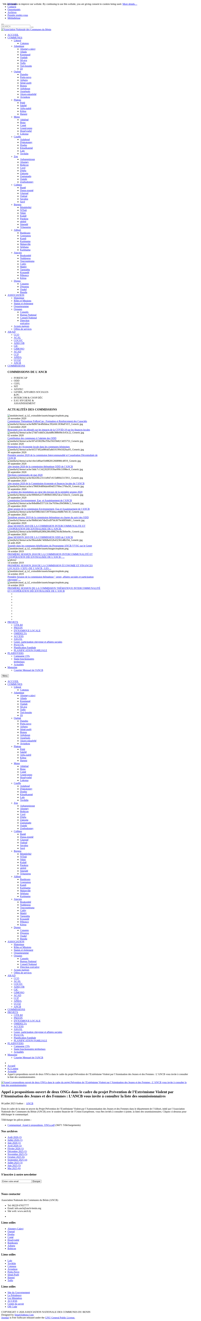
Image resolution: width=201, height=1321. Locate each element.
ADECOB (19, 986)
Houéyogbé (26, 777)
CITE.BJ (18, 1015)
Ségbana (24, 893)
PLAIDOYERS (16, 1043)
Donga (17, 927)
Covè (22, 814)
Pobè (22, 749)
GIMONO (19, 992)
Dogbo (23, 791)
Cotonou (24, 689)
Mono (17, 763)
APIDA (18, 1001)
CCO (16, 978)
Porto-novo (25, 723)
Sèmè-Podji (13, 1274)
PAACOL (19, 1035)
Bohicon (24, 811)
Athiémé (24, 766)
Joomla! (5, 1317)
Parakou (24, 865)
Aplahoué (25, 786)
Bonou (23, 732)
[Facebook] (4, 1186)
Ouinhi (23, 825)
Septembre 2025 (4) (17, 1160)
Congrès (24, 958)
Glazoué (24, 839)
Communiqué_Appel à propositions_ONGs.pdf (31, 1125)
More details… (129, 4)
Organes (18, 955)
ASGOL (18, 1029)
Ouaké (23, 936)
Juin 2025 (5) (14, 1165)
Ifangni (23, 760)
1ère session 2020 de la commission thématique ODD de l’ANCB (40, 466)
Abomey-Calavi (15, 1228)
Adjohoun (25, 735)
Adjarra (24, 726)
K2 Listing (13, 1068)
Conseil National (28, 964)
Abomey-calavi (27, 695)
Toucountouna (27, 907)
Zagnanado (25, 822)
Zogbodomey (26, 828)
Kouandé (24, 919)
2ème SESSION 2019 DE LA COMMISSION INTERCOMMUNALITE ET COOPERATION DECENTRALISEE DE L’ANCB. (46, 527)
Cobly (23, 910)
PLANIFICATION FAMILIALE (30, 1040)
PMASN (18, 1018)
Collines (18, 831)
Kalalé (23, 862)
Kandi (23, 885)
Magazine (12, 1054)
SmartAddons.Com (24, 1314)
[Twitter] (10, 1186)
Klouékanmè (26, 794)
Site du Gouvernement (19, 1292)
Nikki (23, 859)
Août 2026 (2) (15, 1137)
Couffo (17, 783)
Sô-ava (23, 706)
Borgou (17, 851)
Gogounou (25, 882)
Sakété (23, 752)
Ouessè (11, 1231)
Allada (23, 698)
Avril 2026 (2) (15, 1145)
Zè (21, 715)
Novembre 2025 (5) (17, 1154)
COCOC (18, 984)
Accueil (11, 1065)
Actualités (19, 1052)
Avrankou (25, 743)
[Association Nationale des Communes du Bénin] (26, 29)
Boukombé (25, 902)
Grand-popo (26, 774)
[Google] (16, 1186)
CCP (16, 998)
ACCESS (19, 1026)
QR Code (12, 1306)
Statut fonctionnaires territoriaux (30, 1049)
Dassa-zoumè (26, 837)
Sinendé (24, 871)
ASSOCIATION (16, 941)
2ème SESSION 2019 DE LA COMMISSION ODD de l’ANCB (40, 537)
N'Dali (23, 856)
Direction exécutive (29, 967)
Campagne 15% (22, 1046)
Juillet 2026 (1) (15, 1140)
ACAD (17, 995)
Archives (12, 12)
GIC (16, 989)
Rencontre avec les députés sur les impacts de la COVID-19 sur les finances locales (49, 429)
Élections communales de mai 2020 (25, 475)
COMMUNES (15, 684)
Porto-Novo (13, 1272)
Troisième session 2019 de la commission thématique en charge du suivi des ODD (48, 517)
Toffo (23, 709)
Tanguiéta (25, 916)
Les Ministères (15, 1298)
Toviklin (24, 800)
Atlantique (19, 692)
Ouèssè (23, 842)
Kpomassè (25, 701)
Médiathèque (14, 18)
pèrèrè (23, 868)
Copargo (24, 930)
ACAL (17, 981)
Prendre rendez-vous (18, 15)
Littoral (17, 687)
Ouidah (23, 704)
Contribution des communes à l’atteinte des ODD (32, 438)
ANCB (17, 1006)
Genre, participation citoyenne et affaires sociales (38, 1032)
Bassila (23, 938)
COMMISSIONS (16, 1009)
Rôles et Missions (22, 947)
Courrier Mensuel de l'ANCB (28, 1057)
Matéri (23, 913)
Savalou (24, 845)
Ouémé (17, 718)
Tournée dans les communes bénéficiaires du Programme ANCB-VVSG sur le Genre (50, 545)
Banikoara (25, 879)
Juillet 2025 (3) (15, 1162)
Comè (23, 772)
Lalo (22, 797)
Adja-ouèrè (25, 755)
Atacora (18, 899)
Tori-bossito (26, 712)
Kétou (23, 757)
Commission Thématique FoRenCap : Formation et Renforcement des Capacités (47, 421)
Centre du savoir (16, 1303)
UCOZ (17, 1003)
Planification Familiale (25, 1037)
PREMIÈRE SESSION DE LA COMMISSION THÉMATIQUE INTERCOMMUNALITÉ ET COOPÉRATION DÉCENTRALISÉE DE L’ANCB (54, 589)
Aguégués (25, 738)
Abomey (24, 808)
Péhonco (24, 921)
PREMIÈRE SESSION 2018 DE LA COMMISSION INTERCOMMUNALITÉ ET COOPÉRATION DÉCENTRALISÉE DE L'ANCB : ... (50, 555)
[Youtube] (22, 1186)
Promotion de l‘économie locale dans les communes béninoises (39, 446)
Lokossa (24, 780)
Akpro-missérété (28, 740)
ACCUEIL (13, 681)
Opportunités (14, 9)
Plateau (17, 746)
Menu (5, 676)
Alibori (17, 876)
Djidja (23, 817)
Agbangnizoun (27, 805)
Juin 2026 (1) (14, 1143)
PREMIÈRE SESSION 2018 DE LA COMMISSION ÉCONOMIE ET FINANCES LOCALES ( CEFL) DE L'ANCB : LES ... (50, 567)
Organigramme (21, 953)
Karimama (25, 887)
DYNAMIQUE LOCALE (27, 1020)
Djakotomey (26, 788)
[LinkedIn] (28, 1186)
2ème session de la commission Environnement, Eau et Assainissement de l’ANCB (49, 509)
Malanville (25, 890)
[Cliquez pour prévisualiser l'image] (95, 1085)
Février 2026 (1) (16, 1148)
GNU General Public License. (60, 1317)
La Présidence (15, 1295)
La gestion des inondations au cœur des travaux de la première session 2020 (45, 492)
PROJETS (13, 1012)
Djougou (24, 933)
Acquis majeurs (21, 970)
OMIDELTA (20, 1023)
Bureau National (28, 961)
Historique (19, 944)
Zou (16, 803)
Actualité (12, 1071)
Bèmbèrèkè (25, 854)
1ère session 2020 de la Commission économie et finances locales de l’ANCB (46, 483)
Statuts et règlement (23, 950)
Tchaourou (25, 873)
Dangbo (24, 721)
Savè (22, 848)
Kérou (23, 924)
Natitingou (25, 904)
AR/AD (12, 975)
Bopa (22, 769)
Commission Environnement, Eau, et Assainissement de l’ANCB (40, 500)
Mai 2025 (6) (14, 1168)
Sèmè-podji (25, 729)
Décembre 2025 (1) (17, 1151)
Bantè (23, 834)
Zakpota (24, 820)
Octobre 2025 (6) (16, 1157)
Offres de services (23, 972)
